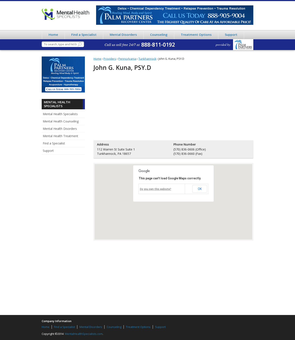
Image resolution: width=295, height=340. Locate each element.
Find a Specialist (84, 34)
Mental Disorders (123, 34)
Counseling (159, 34)
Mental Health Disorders (60, 129)
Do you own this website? (155, 189)
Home (53, 34)
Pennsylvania (127, 59)
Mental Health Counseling (61, 121)
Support (231, 34)
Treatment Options (196, 34)
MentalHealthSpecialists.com (83, 334)
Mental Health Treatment (60, 136)
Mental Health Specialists (65, 14)
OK (200, 189)
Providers (109, 59)
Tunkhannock (147, 59)
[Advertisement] (63, 224)
